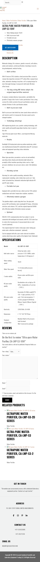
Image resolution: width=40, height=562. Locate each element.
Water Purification (12, 20)
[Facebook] (14, 515)
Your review (6, 355)
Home (3, 20)
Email (4, 389)
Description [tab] (10, 50)
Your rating (5, 351)
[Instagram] (18, 515)
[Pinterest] (22, 515)
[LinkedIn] (27, 515)
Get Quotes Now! (10, 47)
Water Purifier (22, 20)
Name (4, 383)
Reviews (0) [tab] (10, 53)
